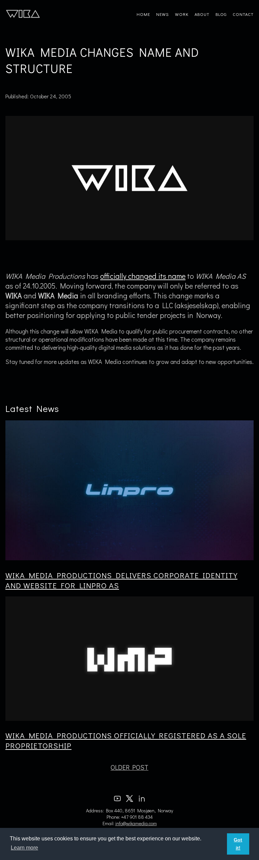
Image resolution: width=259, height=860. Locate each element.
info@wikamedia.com (136, 823)
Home (143, 14)
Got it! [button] (238, 844)
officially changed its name (142, 276)
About (202, 14)
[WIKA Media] (22, 13)
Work (182, 14)
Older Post (129, 767)
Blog (221, 14)
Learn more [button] (24, 848)
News (162, 14)
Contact (243, 14)
